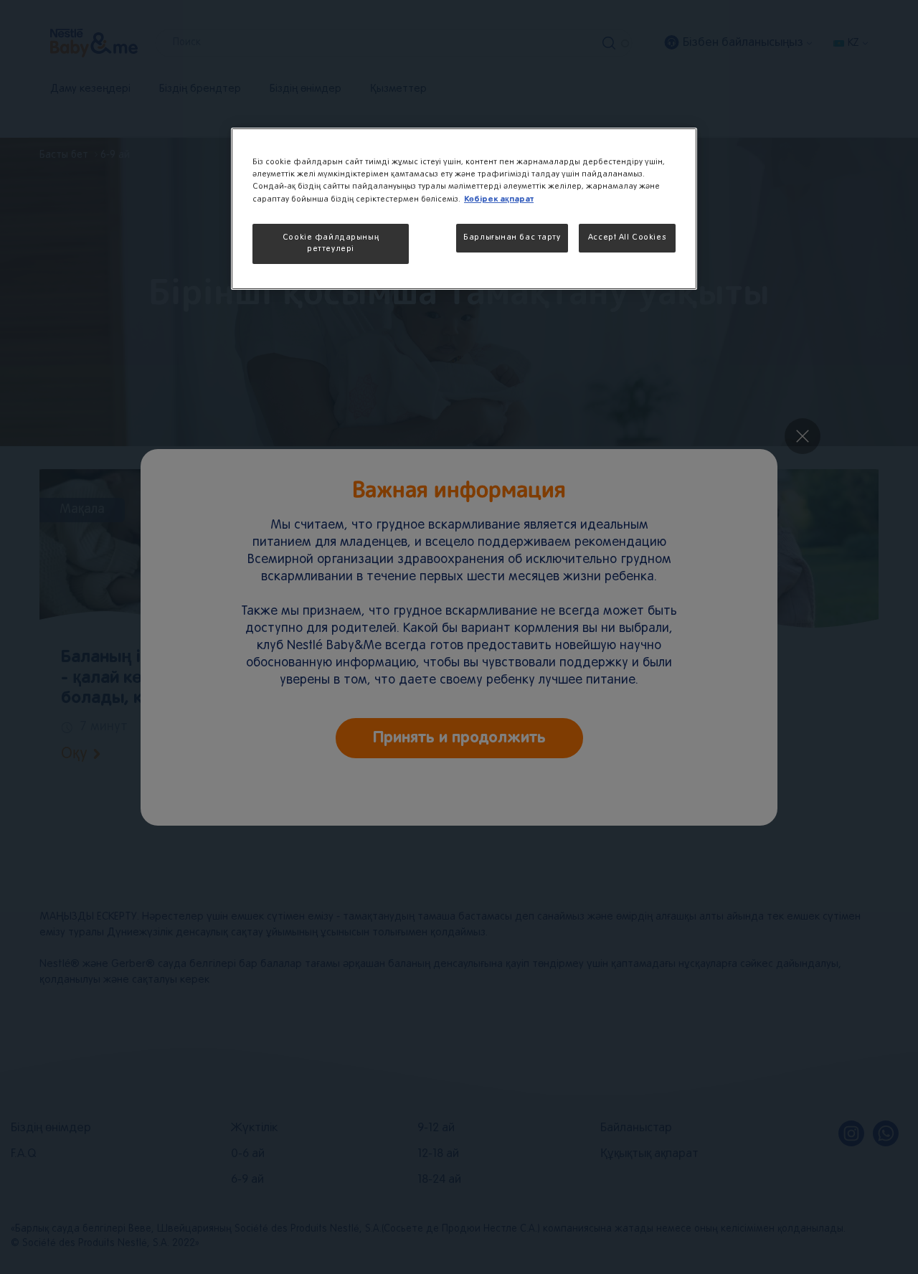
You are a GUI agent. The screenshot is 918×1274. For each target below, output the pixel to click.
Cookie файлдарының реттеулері (331, 243)
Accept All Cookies (627, 237)
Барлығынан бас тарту (511, 237)
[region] (464, 209)
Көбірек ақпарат (499, 199)
